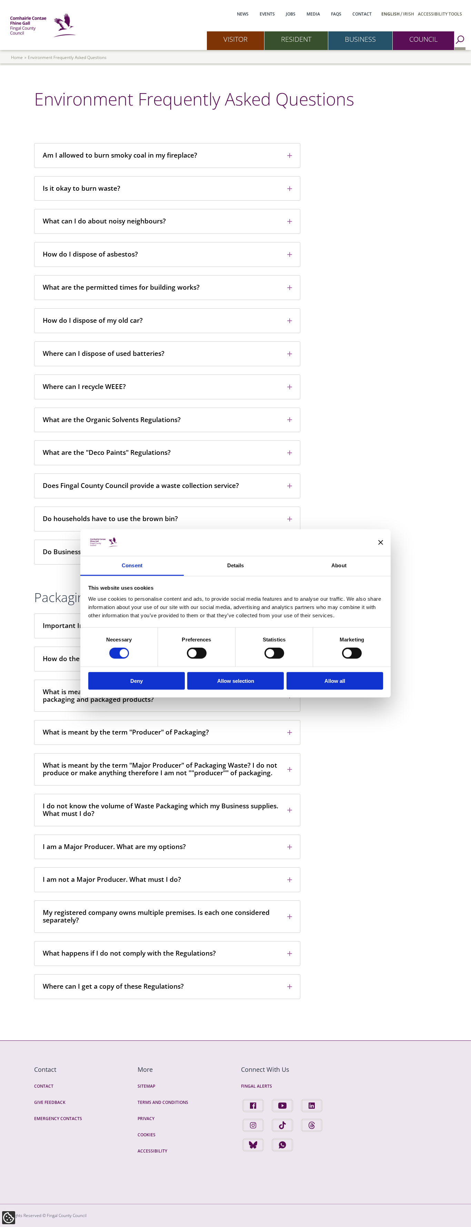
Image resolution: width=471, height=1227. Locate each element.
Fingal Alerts (256, 1086)
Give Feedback (50, 1102)
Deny (136, 681)
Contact (362, 14)
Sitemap (146, 1086)
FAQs (336, 14)
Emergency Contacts (58, 1118)
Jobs (290, 14)
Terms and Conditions (163, 1102)
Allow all (334, 681)
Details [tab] (235, 565)
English (390, 14)
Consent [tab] (132, 565)
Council (423, 39)
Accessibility (152, 1151)
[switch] (197, 653)
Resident (296, 39)
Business (360, 39)
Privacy (146, 1118)
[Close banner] (380, 542)
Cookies (147, 1135)
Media (313, 14)
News (243, 14)
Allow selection (235, 681)
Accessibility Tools (440, 14)
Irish (408, 14)
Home (17, 57)
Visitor (235, 39)
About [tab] (339, 565)
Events (267, 14)
